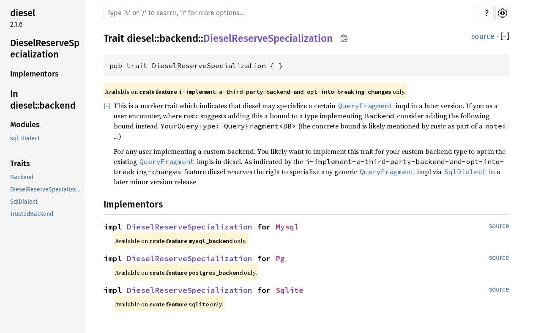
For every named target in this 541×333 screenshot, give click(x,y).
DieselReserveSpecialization (44, 48)
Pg (280, 258)
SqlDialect (24, 202)
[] (504, 36)
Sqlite (289, 290)
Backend (21, 177)
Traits (20, 164)
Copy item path (344, 38)
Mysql (287, 227)
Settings (502, 13)
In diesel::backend (43, 100)
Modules (25, 125)
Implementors (34, 74)
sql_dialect (25, 138)
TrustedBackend (31, 214)
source (483, 36)
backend (178, 38)
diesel (22, 13)
